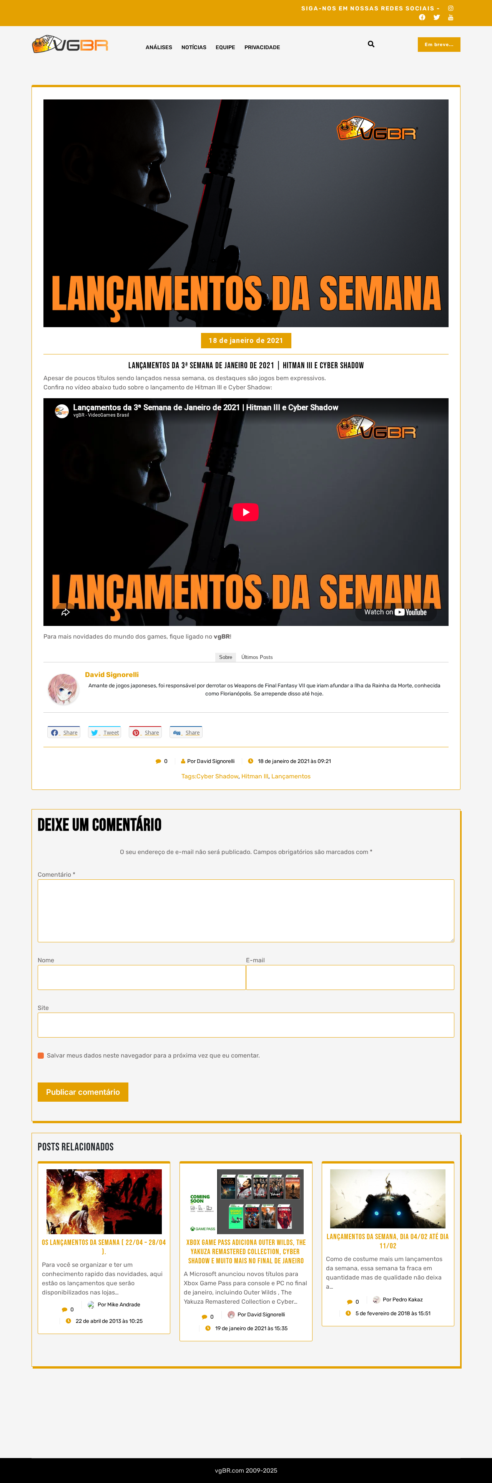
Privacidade (262, 47)
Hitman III (254, 776)
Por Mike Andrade (119, 1304)
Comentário (56, 874)
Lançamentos (291, 776)
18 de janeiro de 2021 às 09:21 (294, 761)
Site (43, 1007)
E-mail (255, 960)
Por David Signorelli (210, 761)
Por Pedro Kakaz (403, 1299)
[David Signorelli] (63, 688)
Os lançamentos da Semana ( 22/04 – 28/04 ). (104, 1247)
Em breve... (439, 44)
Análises (159, 47)
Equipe (225, 47)
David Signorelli (112, 674)
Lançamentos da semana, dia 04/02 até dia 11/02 (388, 1241)
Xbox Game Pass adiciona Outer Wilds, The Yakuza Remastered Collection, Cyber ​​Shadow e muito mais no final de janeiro (246, 1252)
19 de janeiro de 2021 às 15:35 (251, 1328)
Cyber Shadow (217, 776)
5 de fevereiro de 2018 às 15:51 (392, 1313)
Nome (46, 960)
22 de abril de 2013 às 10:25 (109, 1321)
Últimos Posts (257, 657)
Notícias (193, 47)
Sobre (225, 657)
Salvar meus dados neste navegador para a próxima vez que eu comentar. (153, 1055)
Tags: (188, 776)
